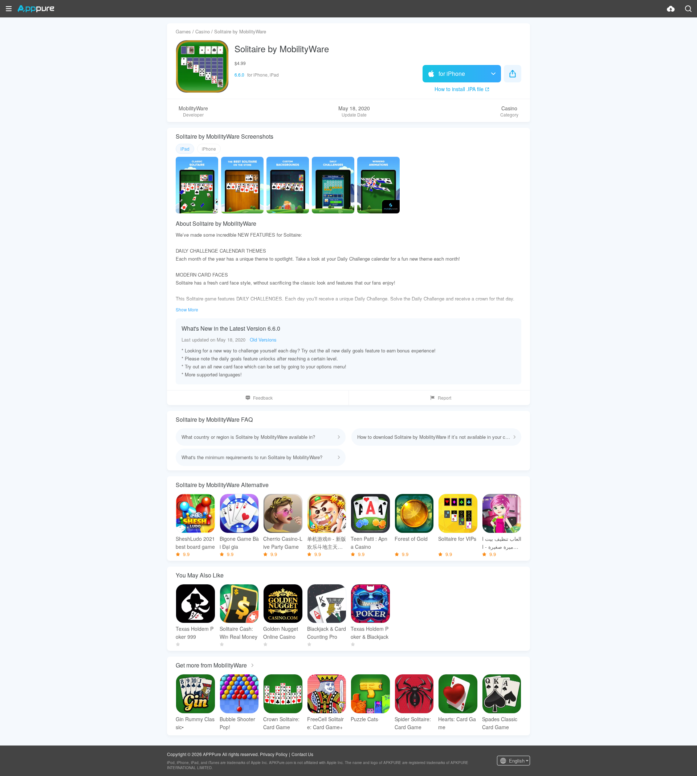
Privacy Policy (274, 754)
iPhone (209, 149)
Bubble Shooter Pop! (237, 723)
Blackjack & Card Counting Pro (326, 632)
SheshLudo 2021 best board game (195, 542)
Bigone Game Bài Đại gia (239, 542)
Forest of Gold (411, 538)
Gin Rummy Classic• (195, 723)
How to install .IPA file (459, 89)
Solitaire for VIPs (457, 538)
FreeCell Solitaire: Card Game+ (325, 723)
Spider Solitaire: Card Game (413, 723)
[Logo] (35, 8)
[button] (8, 8)
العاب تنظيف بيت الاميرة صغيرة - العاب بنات (501, 543)
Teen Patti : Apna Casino (369, 542)
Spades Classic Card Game (499, 723)
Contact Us (302, 754)
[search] (688, 8)
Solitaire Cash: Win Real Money (238, 632)
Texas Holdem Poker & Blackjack (369, 632)
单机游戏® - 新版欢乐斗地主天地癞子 (326, 543)
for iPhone (452, 73)
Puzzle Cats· (365, 719)
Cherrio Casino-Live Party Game (282, 542)
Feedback (263, 398)
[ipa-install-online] (671, 8)
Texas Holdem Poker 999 (194, 632)
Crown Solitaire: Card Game (281, 723)
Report (444, 398)
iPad (184, 149)
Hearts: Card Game (457, 723)
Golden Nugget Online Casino (280, 632)
